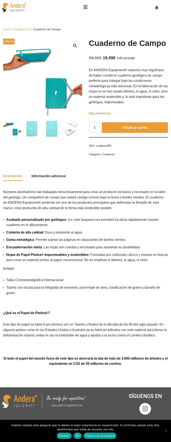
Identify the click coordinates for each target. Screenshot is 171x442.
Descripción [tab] (12, 176)
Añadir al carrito (134, 127)
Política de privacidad (100, 435)
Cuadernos (21, 29)
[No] (166, 431)
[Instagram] (145, 409)
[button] (85, 7)
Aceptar (64, 435)
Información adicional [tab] (48, 176)
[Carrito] (157, 7)
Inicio (6, 29)
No (78, 435)
